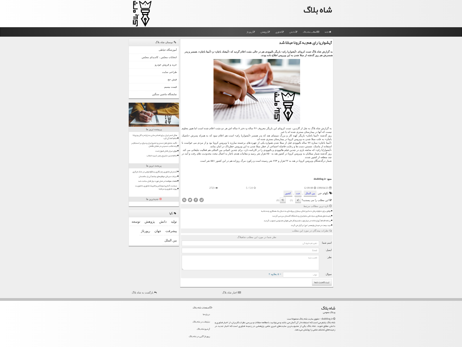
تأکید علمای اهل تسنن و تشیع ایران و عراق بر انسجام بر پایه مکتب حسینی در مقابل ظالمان (154, 144)
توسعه (136, 221)
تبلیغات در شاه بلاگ (201, 321)
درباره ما (206, 314)
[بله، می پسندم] (298, 200)
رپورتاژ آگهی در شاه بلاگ (199, 336)
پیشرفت (171, 231)
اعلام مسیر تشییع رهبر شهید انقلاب (162, 156)
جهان (157, 231)
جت (298, 193)
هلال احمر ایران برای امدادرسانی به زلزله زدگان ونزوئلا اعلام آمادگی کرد (155, 136)
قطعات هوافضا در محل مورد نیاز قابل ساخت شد (157, 181)
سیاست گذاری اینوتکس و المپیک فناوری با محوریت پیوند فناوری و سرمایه (156, 187)
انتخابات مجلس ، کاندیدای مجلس (159, 57)
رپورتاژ (250, 32)
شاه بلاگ (318, 9)
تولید (174, 221)
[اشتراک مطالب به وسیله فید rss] (184, 199)
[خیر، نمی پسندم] (283, 200)
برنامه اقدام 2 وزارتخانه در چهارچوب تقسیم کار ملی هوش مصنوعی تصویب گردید (297, 221)
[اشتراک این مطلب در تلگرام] (201, 199)
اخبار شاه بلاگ (230, 292)
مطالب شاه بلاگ (310, 32)
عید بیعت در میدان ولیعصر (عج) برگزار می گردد (311, 225)
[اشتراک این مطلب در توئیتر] (190, 199)
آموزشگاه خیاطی (168, 50)
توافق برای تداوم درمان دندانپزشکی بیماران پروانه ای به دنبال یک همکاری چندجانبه (296, 211)
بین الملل (310, 193)
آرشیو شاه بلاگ (203, 329)
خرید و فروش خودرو (166, 64)
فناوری (278, 32)
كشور (288, 193)
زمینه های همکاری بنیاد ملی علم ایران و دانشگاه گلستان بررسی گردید (301, 216)
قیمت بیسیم (170, 87)
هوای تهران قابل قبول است (166, 151)
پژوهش (264, 32)
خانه (327, 32)
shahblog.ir (320, 179)
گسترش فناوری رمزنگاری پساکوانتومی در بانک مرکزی (154, 172)
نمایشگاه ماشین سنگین (164, 94)
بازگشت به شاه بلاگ (143, 292)
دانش (292, 32)
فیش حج (172, 79)
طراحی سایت (169, 72)
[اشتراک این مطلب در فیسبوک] (195, 199)
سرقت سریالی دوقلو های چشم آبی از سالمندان (158, 176)
